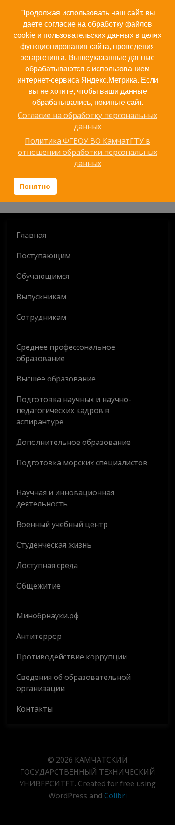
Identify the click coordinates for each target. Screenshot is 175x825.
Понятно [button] (35, 186)
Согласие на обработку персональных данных (87, 121)
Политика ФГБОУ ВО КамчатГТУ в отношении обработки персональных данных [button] (87, 152)
